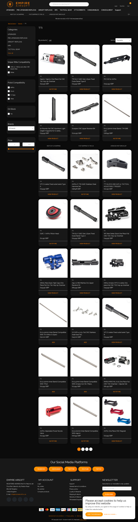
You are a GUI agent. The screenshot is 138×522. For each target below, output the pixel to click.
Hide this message (94, 514)
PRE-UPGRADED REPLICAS (26, 10)
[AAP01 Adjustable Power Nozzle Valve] (53, 411)
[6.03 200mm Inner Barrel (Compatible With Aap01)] (85, 411)
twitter (71, 469)
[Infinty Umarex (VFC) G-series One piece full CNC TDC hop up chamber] (116, 263)
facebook (41, 469)
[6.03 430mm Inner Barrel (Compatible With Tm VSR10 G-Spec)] (53, 312)
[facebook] (9, 499)
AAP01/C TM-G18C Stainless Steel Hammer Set (84, 185)
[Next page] (90, 449)
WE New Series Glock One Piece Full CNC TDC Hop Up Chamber (116, 235)
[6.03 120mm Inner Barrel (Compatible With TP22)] (53, 361)
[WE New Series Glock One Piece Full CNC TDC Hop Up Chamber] (116, 213)
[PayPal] (80, 509)
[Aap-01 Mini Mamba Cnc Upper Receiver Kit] (85, 263)
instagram (56, 469)
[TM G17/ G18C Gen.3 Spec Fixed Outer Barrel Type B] (85, 59)
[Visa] (52, 509)
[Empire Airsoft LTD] (18, 4)
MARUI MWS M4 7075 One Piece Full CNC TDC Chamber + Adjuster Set (117, 383)
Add (53, 342)
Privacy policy (70, 516)
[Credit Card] (41, 509)
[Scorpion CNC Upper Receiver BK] (85, 108)
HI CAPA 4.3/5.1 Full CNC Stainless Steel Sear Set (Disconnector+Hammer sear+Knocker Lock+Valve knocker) (84, 333)
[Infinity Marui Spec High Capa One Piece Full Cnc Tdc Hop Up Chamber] (53, 263)
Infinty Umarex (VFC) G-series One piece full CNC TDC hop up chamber (116, 284)
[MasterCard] (46, 509)
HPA (56, 10)
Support (118, 10)
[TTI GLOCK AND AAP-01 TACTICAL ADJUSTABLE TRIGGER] (116, 164)
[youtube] (25, 499)
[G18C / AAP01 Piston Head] (53, 213)
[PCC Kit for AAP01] (116, 59)
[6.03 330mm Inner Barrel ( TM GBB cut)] (116, 108)
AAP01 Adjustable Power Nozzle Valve (51, 432)
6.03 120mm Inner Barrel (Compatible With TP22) (53, 383)
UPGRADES (10, 10)
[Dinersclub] (74, 509)
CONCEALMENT (107, 10)
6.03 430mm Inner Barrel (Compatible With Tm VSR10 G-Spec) (53, 333)
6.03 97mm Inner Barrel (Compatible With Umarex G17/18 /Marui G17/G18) (84, 383)
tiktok (98, 469)
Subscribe (109, 494)
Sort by (113, 40)
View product (85, 89)
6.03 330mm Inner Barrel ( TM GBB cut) (116, 130)
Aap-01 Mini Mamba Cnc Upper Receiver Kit (83, 284)
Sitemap (79, 516)
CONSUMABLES (93, 10)
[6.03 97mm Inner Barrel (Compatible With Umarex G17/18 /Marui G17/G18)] (85, 361)
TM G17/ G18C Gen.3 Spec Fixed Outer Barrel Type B (83, 80)
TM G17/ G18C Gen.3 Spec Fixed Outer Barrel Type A (83, 235)
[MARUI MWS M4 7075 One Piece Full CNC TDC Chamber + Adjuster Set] (116, 361)
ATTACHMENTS (79, 10)
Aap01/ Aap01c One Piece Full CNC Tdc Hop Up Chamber (52, 80)
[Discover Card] (63, 509)
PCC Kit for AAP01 (110, 79)
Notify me (53, 89)
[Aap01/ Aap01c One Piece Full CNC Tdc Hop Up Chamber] (53, 59)
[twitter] (20, 499)
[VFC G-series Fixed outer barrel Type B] (116, 312)
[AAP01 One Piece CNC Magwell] (116, 411)
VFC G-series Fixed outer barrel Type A (53, 185)
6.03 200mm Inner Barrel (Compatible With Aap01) (85, 432)
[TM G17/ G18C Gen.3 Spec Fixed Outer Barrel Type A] (85, 213)
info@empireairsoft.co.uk (18, 494)
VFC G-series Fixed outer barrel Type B (116, 333)
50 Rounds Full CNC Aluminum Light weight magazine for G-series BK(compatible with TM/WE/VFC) (52, 130)
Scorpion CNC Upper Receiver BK (83, 128)
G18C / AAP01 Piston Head (49, 233)
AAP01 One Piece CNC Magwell (115, 431)
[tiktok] (31, 499)
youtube (85, 469)
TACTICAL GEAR (66, 10)
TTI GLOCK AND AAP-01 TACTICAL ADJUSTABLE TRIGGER (116, 185)
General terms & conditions (56, 516)
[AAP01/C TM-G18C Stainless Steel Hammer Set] (85, 164)
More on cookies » (110, 514)
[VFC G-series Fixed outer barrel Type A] (53, 164)
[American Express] (58, 509)
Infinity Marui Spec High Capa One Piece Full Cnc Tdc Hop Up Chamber (52, 284)
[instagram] (14, 499)
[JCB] (69, 509)
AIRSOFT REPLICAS (45, 10)
